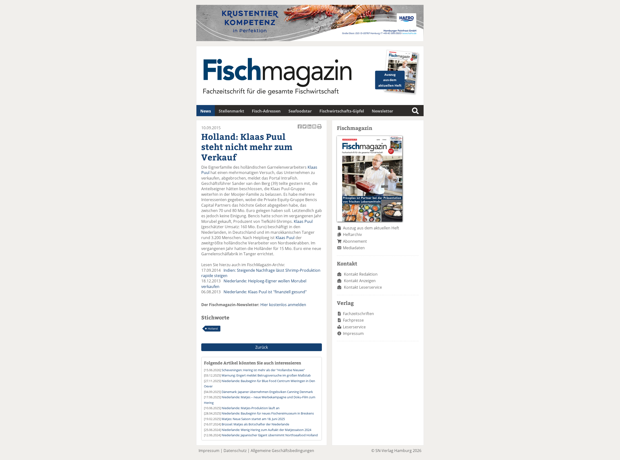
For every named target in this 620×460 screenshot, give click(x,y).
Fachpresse (353, 320)
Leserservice (354, 327)
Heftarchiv (352, 234)
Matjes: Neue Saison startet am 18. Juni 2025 (253, 419)
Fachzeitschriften (358, 313)
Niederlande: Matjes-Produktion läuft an (250, 408)
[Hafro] (310, 39)
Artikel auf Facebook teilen (300, 129)
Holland (213, 328)
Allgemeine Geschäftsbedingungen (282, 450)
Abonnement (355, 241)
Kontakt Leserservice (363, 287)
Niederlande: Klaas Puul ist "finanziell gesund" (265, 291)
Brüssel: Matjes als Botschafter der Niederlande (255, 424)
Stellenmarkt (231, 111)
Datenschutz (235, 450)
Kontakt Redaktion (361, 274)
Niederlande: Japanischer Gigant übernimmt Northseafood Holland (270, 435)
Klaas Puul (303, 221)
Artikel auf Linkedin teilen (309, 129)
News (205, 111)
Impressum (353, 333)
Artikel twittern (304, 129)
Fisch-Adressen (266, 111)
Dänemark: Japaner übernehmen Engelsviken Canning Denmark (267, 392)
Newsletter (382, 111)
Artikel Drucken (319, 129)
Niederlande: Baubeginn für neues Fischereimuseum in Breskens (268, 413)
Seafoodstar (300, 111)
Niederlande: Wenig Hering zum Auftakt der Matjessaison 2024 (266, 430)
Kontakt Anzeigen (360, 280)
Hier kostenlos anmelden (283, 304)
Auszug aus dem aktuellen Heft (371, 228)
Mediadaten (354, 247)
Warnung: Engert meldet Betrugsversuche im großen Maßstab (266, 375)
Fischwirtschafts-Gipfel (341, 111)
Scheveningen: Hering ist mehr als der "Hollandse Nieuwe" (263, 370)
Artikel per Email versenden (314, 129)
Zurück (261, 347)
